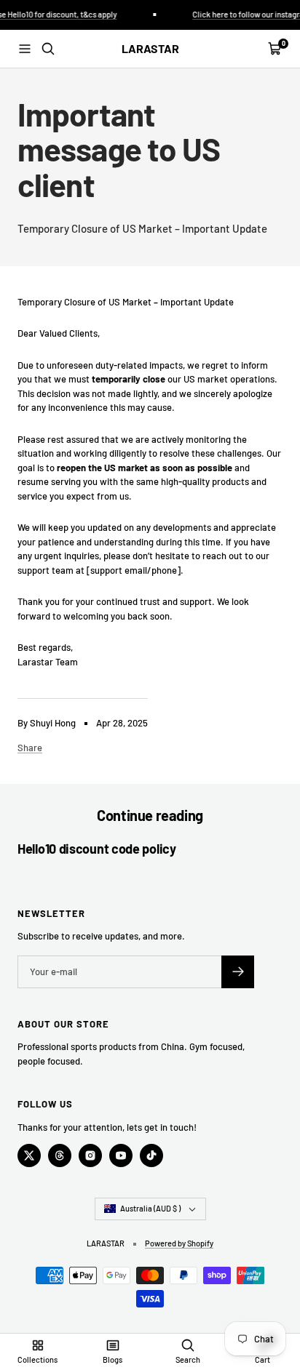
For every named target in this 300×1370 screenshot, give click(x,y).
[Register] (237, 972)
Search (187, 1359)
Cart (262, 1359)
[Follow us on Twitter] (29, 1155)
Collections (37, 1359)
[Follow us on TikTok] (151, 1155)
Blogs (112, 1359)
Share (29, 747)
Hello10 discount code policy (96, 849)
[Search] (48, 48)
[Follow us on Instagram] (90, 1155)
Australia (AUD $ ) (150, 1208)
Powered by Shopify (179, 1243)
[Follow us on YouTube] (121, 1155)
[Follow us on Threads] (59, 1155)
